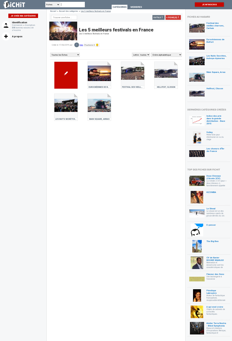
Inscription (30, 25)
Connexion (17, 25)
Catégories (120, 7)
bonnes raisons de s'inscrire (23, 28)
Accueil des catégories (68, 11)
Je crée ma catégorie (23, 16)
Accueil (53, 11)
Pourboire (89, 45)
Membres (136, 7)
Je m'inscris (209, 4)
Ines (81, 45)
